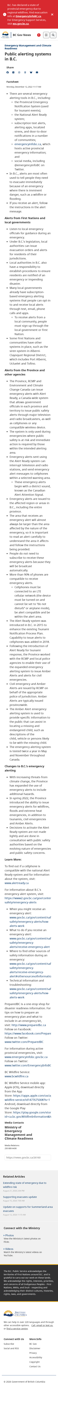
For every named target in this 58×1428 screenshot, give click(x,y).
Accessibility (35, 1357)
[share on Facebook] (8, 72)
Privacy (33, 1352)
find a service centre (17, 1328)
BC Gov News (22, 35)
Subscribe (9, 1343)
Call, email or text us (42, 1325)
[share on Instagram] (19, 72)
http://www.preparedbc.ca (29, 1025)
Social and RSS (11, 1348)
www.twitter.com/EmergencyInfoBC (28, 1065)
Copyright (34, 1361)
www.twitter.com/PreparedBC (24, 1042)
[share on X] (13, 72)
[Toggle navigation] (46, 35)
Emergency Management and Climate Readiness (28, 47)
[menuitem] (16, 1343)
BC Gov (33, 1343)
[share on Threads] (25, 72)
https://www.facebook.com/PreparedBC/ (31, 1033)
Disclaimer (34, 1348)
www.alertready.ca (17, 883)
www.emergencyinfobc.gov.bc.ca (26, 1057)
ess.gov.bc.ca (21, 23)
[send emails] (37, 72)
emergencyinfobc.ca (28, 144)
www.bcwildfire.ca (16, 1076)
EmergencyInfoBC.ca (28, 16)
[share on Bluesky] (31, 72)
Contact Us (35, 1366)
